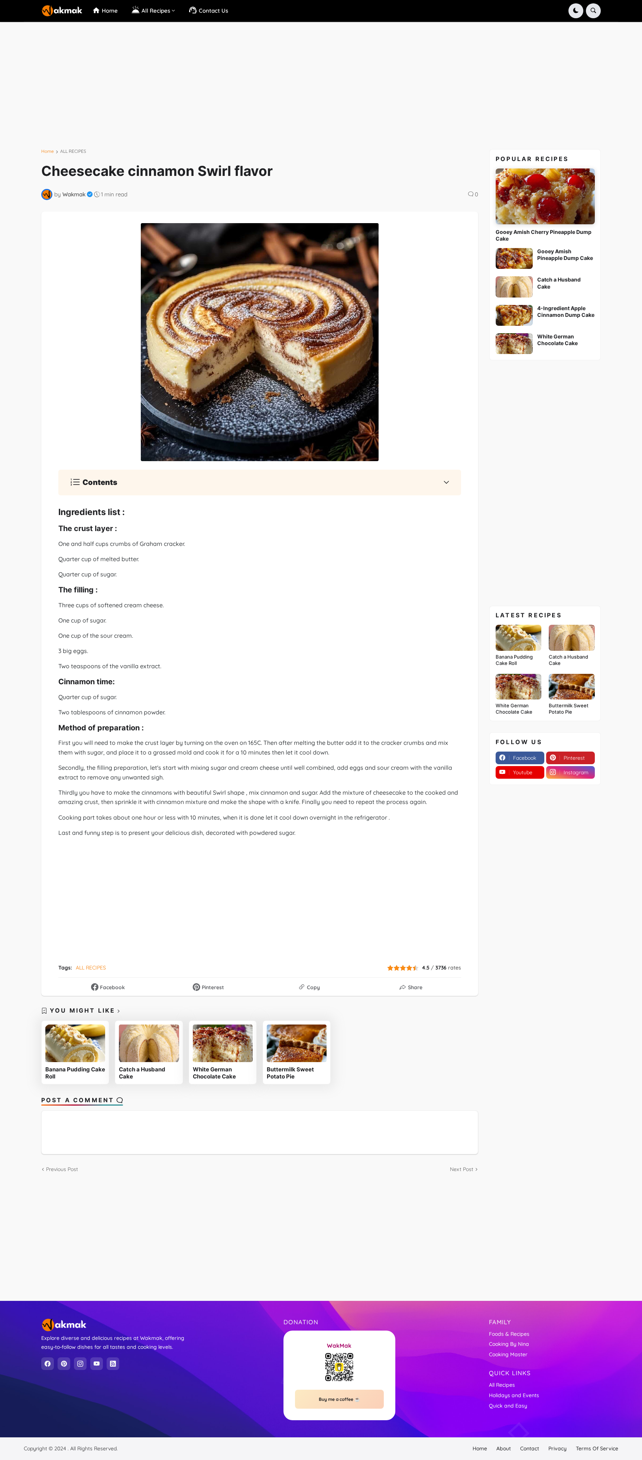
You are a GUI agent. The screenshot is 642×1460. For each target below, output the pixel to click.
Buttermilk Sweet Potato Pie (290, 1073)
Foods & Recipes (509, 1334)
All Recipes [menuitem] (155, 10)
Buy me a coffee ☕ (339, 1399)
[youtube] (96, 1363)
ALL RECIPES (73, 151)
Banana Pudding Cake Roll (75, 1073)
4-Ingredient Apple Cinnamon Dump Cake (565, 311)
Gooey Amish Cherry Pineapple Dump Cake (543, 235)
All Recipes (502, 1385)
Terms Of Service (597, 1448)
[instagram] (80, 1363)
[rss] (113, 1363)
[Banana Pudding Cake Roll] (75, 1043)
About (503, 1448)
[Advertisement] (240, 88)
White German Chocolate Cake (214, 1073)
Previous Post (62, 1169)
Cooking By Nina (509, 1344)
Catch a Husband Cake (142, 1073)
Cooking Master (508, 1354)
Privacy (557, 1448)
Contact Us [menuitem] (212, 10)
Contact (529, 1448)
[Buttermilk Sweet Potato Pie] (297, 1043)
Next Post (461, 1169)
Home (47, 151)
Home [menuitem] (109, 10)
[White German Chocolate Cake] (223, 1043)
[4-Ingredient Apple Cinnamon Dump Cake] (514, 315)
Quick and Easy (508, 1405)
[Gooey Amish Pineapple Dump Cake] (514, 258)
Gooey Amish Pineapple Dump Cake (565, 254)
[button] (575, 10)
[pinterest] (64, 1363)
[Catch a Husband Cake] (149, 1043)
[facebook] (47, 1363)
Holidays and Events (514, 1395)
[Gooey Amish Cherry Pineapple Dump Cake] (545, 196)
